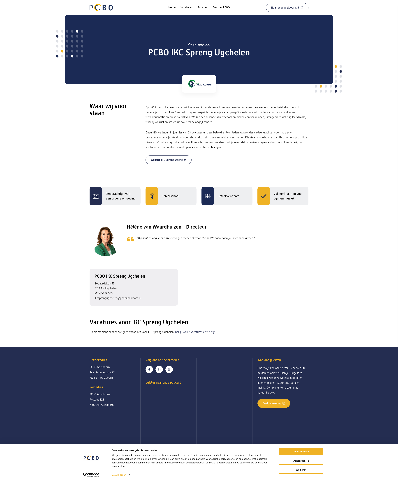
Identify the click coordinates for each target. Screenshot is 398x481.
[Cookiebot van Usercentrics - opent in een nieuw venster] (91, 475)
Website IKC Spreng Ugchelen (168, 159)
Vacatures (186, 7)
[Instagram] (169, 369)
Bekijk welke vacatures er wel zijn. (195, 332)
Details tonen (119, 475)
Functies (203, 7)
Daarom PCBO (221, 7)
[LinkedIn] (159, 369)
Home (172, 7)
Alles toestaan (301, 451)
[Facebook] (149, 369)
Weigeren (301, 469)
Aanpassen (299, 460)
